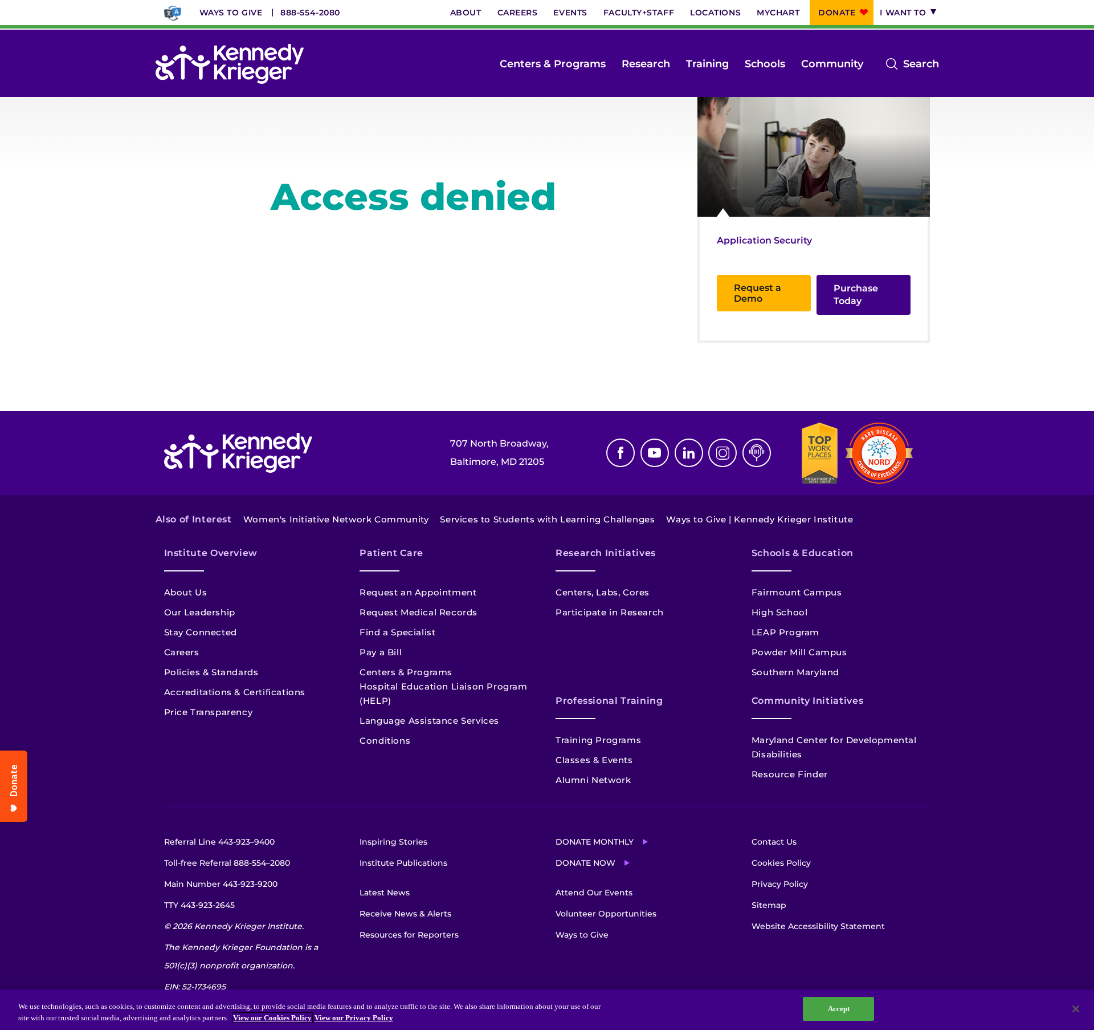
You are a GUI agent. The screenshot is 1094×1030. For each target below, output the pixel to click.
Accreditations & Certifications (235, 692)
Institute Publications (403, 863)
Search (921, 65)
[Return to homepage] (230, 64)
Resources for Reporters (409, 935)
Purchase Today (856, 294)
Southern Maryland (795, 672)
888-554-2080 (310, 12)
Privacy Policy (780, 884)
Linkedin (689, 453)
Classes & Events (594, 760)
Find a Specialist (397, 632)
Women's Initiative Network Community (336, 519)
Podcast (756, 453)
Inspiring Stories (393, 842)
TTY (199, 905)
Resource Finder (790, 774)
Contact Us (774, 842)
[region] (547, 1010)
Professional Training (609, 700)
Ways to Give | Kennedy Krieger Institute (759, 519)
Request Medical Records (418, 612)
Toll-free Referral (227, 863)
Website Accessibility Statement (818, 926)
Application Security (764, 240)
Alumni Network (593, 779)
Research (646, 64)
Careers (517, 12)
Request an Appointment (418, 592)
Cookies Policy (781, 863)
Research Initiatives (606, 553)
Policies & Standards (211, 672)
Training (707, 64)
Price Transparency (208, 712)
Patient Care (391, 553)
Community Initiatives (807, 700)
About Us (185, 592)
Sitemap (769, 905)
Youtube (654, 453)
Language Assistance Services (429, 720)
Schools (765, 64)
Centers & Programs (553, 64)
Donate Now (585, 863)
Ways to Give (231, 12)
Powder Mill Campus (799, 652)
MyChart (778, 12)
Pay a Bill (381, 652)
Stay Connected (200, 632)
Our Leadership (199, 612)
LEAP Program (785, 632)
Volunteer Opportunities (606, 914)
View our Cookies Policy (272, 1017)
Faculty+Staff (638, 12)
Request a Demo (757, 293)
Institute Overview (211, 553)
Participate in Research (610, 612)
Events (570, 12)
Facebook (620, 453)
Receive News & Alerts (405, 914)
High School (780, 612)
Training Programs (598, 740)
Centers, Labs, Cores (603, 592)
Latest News (385, 892)
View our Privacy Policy (354, 1017)
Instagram (722, 453)
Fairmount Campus (797, 592)
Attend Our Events (594, 892)
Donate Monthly (595, 842)
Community (832, 64)
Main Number (220, 884)
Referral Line (219, 842)
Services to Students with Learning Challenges (547, 519)
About (465, 12)
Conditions (385, 740)
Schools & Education (803, 553)
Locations (715, 12)
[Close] (1075, 1008)
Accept (839, 1008)
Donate (836, 12)
